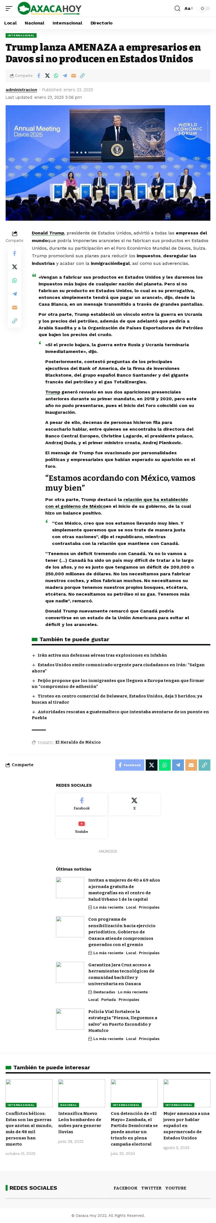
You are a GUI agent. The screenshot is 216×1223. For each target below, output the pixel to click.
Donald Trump (48, 233)
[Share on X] (47, 75)
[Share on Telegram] (65, 75)
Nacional (68, 1104)
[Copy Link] (82, 75)
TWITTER (151, 1188)
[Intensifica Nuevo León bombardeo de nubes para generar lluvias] (81, 1093)
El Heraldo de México (78, 742)
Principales (149, 907)
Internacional (21, 35)
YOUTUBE (175, 1188)
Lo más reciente (108, 907)
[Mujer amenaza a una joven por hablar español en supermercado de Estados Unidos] (186, 1093)
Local (131, 907)
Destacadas (104, 992)
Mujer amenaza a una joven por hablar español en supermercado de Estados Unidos (186, 1126)
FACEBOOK (126, 1188)
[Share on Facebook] (38, 75)
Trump (52, 392)
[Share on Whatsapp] (56, 75)
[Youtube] (81, 828)
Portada (108, 1000)
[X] (134, 804)
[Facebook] (81, 804)
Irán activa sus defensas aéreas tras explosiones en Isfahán (102, 655)
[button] (10, 8)
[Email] (73, 75)
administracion (21, 89)
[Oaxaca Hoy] (49, 8)
